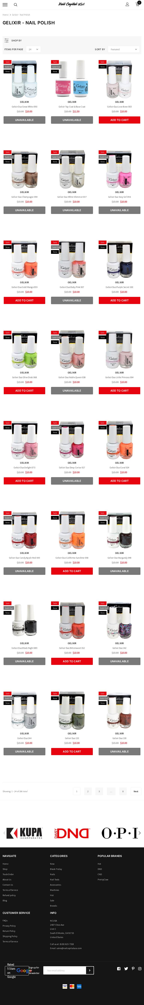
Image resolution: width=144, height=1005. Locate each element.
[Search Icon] (15, 4)
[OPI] (120, 833)
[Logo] (71, 4)
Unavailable (24, 119)
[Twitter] (126, 968)
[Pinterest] (133, 968)
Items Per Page (13, 49)
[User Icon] (127, 4)
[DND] (72, 833)
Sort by (100, 49)
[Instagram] (139, 968)
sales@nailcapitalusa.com (69, 948)
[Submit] (90, 970)
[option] (24, 833)
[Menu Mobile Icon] (5, 4)
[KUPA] (24, 833)
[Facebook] (118, 968)
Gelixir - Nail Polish (21, 14)
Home (5, 14)
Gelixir (24, 102)
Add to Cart (119, 119)
